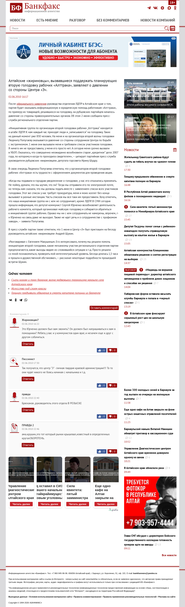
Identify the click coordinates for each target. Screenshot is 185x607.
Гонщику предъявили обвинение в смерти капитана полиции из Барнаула (55, 293)
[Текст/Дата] (172, 28)
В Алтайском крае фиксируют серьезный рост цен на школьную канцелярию (144, 318)
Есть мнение (47, 20)
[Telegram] (149, 7)
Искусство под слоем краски (28, 288)
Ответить (28, 344)
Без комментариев (113, 20)
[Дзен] (163, 7)
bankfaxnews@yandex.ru (145, 573)
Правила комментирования (87, 597)
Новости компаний (158, 20)
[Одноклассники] (175, 7)
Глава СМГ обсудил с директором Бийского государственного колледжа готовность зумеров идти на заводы (149, 540)
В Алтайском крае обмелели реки (144, 468)
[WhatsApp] (26, 300)
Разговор (77, 20)
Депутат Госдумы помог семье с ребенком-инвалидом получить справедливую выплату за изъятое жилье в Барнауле (150, 231)
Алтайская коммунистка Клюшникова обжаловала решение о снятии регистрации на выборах (150, 255)
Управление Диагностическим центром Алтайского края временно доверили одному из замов (147, 453)
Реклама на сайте (166, 597)
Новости (17, 20)
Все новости (169, 555)
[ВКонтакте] (156, 7)
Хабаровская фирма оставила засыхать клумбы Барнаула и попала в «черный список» (147, 298)
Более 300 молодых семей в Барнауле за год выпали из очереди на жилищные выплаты (149, 394)
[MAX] (170, 7)
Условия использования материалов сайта (50, 597)
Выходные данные (17, 597)
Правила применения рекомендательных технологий (129, 597)
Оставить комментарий (104, 308)
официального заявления (31, 103)
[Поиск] (166, 28)
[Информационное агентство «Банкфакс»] (34, 8)
